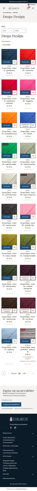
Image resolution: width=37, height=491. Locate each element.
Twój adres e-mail (6, 400)
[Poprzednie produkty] (8, 373)
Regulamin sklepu (8, 460)
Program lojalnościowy (10, 468)
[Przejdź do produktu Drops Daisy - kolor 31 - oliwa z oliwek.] (9, 242)
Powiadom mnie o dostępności (25, 125)
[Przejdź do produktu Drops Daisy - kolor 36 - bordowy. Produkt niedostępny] (28, 305)
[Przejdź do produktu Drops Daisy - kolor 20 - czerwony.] (28, 56)
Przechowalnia (8, 442)
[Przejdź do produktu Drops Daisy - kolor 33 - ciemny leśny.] (9, 272)
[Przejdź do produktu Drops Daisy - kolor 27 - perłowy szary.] (9, 181)
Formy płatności (8, 450)
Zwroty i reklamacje (9, 465)
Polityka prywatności (10, 463)
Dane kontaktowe (9, 478)
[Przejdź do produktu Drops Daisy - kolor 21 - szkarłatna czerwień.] (9, 87)
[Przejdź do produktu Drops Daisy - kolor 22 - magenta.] (28, 87)
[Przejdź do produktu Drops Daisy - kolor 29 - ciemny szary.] (9, 211)
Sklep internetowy (16, 489)
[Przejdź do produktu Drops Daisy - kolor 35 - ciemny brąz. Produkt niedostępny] (9, 305)
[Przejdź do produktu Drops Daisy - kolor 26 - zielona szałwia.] (28, 150)
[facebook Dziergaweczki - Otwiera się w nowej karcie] (11, 428)
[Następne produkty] (28, 373)
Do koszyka (7, 62)
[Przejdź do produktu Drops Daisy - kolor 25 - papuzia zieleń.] (9, 150)
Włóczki (15, 12)
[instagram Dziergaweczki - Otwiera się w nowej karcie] (15, 428)
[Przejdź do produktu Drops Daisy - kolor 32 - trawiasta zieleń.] (28, 242)
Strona (13, 373)
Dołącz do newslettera (11, 404)
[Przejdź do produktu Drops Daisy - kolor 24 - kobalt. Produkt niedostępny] (28, 120)
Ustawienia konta (8, 440)
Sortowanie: (6, 41)
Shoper (23, 484)
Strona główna (7, 12)
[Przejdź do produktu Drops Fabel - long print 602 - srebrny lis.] (28, 336)
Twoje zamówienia (9, 437)
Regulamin (10, 408)
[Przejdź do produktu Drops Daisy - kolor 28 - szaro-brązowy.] (28, 181)
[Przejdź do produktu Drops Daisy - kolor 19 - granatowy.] (9, 56)
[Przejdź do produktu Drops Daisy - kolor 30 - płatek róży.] (28, 211)
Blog (4, 470)
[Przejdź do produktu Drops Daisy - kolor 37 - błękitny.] (9, 336)
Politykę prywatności (27, 408)
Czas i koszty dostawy (10, 453)
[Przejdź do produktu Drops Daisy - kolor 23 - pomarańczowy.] (9, 120)
